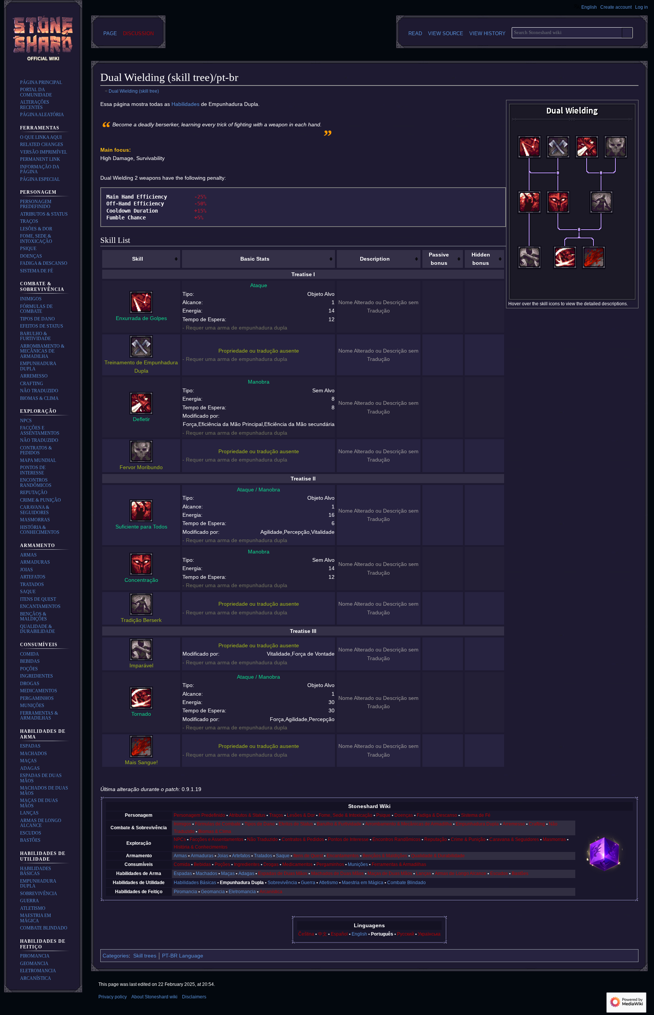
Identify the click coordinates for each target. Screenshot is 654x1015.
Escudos (499, 873)
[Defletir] (141, 402)
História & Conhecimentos (200, 847)
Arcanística (271, 891)
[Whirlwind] (565, 265)
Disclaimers (194, 996)
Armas (180, 855)
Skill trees (144, 956)
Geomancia (213, 891)
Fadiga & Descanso (437, 815)
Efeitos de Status (296, 824)
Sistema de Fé (475, 815)
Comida (182, 864)
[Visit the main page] (43, 39)
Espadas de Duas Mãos (282, 873)
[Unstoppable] (529, 265)
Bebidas (202, 864)
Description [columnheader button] (375, 259)
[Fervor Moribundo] (141, 451)
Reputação (435, 839)
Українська (429, 934)
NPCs (180, 839)
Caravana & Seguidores (514, 839)
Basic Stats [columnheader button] (254, 259)
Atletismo (328, 882)
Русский (405, 934)
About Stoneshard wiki (154, 996)
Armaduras (202, 855)
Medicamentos (297, 864)
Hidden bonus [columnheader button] (481, 259)
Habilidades (185, 104)
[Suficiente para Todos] (141, 510)
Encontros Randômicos (396, 839)
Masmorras (554, 839)
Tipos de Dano (259, 824)
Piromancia (185, 891)
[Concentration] (558, 210)
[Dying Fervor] (616, 154)
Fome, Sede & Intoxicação (345, 815)
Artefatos (241, 855)
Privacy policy (112, 996)
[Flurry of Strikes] (529, 154)
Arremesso (514, 824)
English (359, 934)
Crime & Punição (468, 839)
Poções (222, 864)
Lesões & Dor (301, 815)
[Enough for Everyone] (529, 210)
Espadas (183, 873)
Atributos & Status (247, 815)
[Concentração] (141, 564)
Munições (358, 864)
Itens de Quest (308, 855)
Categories (116, 956)
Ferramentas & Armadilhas (399, 864)
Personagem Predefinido (199, 815)
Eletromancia (242, 891)
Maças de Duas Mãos (389, 873)
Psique (383, 815)
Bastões (520, 873)
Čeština (306, 934)
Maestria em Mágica (362, 882)
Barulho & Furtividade (339, 824)
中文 (322, 934)
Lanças (423, 873)
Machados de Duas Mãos (337, 873)
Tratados (263, 855)
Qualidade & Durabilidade (438, 855)
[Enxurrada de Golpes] (141, 302)
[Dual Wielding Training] (558, 154)
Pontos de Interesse (348, 839)
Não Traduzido (262, 839)
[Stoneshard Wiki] (604, 853)
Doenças (403, 815)
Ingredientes (247, 864)
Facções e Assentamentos (216, 839)
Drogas (271, 864)
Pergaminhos (330, 864)
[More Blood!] (594, 265)
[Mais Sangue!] (141, 746)
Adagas (246, 873)
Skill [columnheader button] (137, 259)
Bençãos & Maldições (385, 855)
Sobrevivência (282, 882)
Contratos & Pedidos (303, 839)
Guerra (308, 882)
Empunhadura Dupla (477, 824)
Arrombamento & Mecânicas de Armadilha (408, 824)
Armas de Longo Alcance (460, 873)
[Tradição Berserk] (141, 603)
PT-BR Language (182, 956)
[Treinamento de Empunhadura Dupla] (141, 346)
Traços (276, 815)
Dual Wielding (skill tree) (134, 91)
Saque (283, 855)
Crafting (537, 824)
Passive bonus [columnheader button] (439, 259)
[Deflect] (587, 154)
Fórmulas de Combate (218, 824)
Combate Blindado (406, 882)
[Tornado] (141, 698)
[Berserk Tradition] (601, 210)
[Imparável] (141, 649)
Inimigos (182, 824)
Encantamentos (343, 855)
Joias (222, 855)
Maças (228, 873)
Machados (206, 873)
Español (339, 934)
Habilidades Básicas (195, 882)
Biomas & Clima (214, 831)
